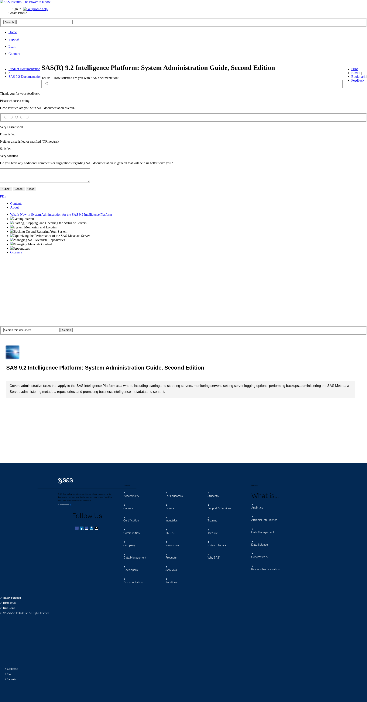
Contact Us (12, 668)
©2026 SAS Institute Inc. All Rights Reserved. (26, 613)
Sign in (16, 9)
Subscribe (12, 679)
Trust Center (9, 607)
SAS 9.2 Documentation (24, 76)
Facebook (77, 529)
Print (354, 69)
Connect (14, 54)
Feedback (357, 80)
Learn (12, 46)
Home (12, 32)
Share (10, 674)
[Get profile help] (36, 9)
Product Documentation (24, 69)
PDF (3, 196)
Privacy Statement (12, 597)
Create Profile (17, 13)
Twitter (82, 529)
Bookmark (358, 76)
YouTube (92, 529)
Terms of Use (9, 602)
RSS (97, 529)
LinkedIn (87, 529)
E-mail (355, 73)
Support (13, 39)
